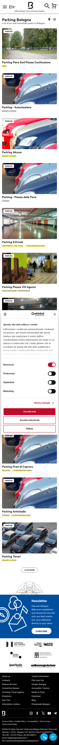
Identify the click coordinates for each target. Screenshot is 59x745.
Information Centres (11, 704)
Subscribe (41, 631)
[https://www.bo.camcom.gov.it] (43, 657)
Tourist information (40, 676)
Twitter (43, 713)
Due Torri (6, 700)
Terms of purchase (9, 724)
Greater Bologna (39, 684)
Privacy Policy (7, 721)
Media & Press (38, 692)
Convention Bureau (10, 688)
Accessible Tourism (40, 688)
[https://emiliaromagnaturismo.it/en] (43, 668)
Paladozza (6, 696)
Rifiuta (29, 429)
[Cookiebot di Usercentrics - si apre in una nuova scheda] (33, 314)
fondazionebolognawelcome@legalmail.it (22, 740)
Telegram (55, 713)
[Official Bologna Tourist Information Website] (30, 5)
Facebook (37, 713)
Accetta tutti (29, 411)
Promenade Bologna (41, 704)
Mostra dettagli (42, 403)
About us (6, 676)
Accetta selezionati (29, 420)
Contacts (6, 680)
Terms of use (45, 721)
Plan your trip (38, 680)
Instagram (31, 713)
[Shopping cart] (54, 6)
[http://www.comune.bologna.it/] (15, 668)
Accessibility (33, 721)
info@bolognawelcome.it (17, 737)
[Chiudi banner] (55, 314)
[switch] (52, 373)
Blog (34, 700)
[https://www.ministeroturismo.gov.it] (16, 647)
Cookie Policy (20, 721)
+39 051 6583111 (29, 735)
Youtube (49, 713)
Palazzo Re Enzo (9, 684)
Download (36, 696)
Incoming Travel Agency (13, 692)
